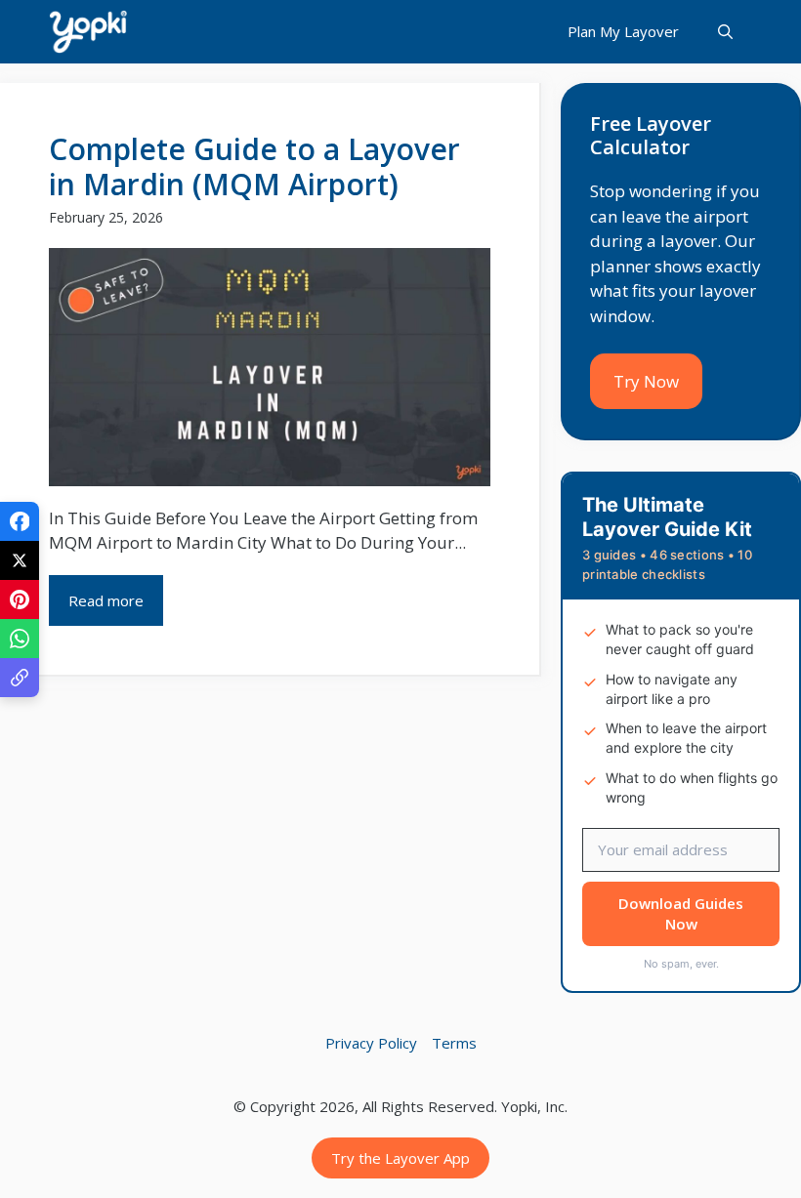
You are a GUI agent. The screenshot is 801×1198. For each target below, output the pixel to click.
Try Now (646, 381)
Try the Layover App (400, 1158)
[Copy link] (19, 677)
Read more (106, 600)
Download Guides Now (680, 913)
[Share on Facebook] (19, 521)
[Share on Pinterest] (19, 599)
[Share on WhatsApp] (19, 638)
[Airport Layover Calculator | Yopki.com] (88, 31)
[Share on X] (19, 560)
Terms (454, 1043)
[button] (725, 31)
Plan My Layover (623, 31)
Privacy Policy (371, 1043)
